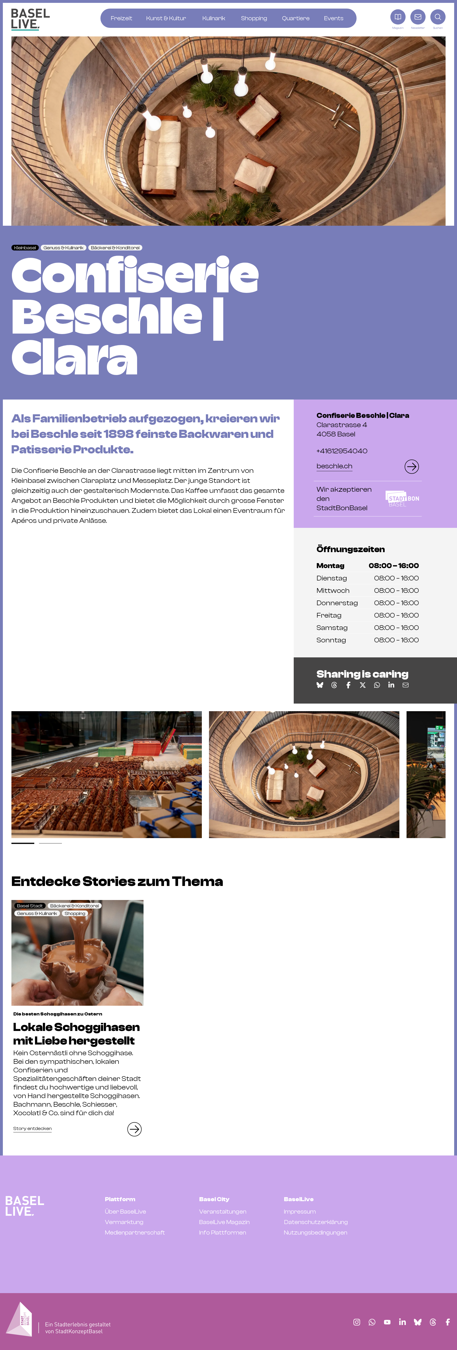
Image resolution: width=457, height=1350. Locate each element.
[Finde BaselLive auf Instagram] (357, 1322)
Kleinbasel (25, 247)
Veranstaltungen (222, 1211)
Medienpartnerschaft (135, 1232)
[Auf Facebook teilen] (348, 685)
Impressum (300, 1211)
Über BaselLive (125, 1211)
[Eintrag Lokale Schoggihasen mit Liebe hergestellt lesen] (77, 953)
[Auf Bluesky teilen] (320, 685)
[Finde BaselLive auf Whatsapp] (372, 1322)
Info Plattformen (222, 1232)
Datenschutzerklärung (316, 1222)
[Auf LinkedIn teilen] (391, 685)
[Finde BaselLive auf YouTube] (387, 1322)
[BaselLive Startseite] (30, 20)
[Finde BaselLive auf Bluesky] (418, 1322)
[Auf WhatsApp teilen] (377, 685)
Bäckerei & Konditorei (115, 247)
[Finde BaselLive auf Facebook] (447, 1322)
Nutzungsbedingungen (315, 1232)
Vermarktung (124, 1222)
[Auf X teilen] (362, 685)
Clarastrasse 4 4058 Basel (363, 424)
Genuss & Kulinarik (64, 247)
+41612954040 (342, 451)
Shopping (75, 913)
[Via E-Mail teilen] (405, 685)
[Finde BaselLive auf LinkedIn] (402, 1322)
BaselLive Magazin (224, 1222)
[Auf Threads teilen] (334, 685)
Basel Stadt (30, 906)
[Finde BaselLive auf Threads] (433, 1322)
